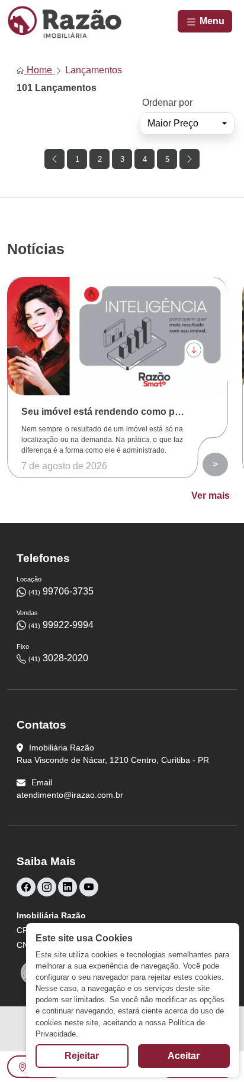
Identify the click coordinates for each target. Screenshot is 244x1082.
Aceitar (184, 1056)
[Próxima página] (189, 159)
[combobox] (187, 123)
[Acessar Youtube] (88, 887)
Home (39, 70)
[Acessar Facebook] (26, 887)
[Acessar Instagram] (46, 887)
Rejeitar (82, 1056)
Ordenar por (167, 103)
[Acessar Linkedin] (67, 887)
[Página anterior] (54, 159)
